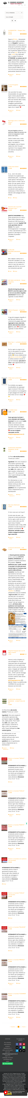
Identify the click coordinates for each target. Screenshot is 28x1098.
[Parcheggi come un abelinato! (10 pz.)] (4, 122)
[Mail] (17, 1047)
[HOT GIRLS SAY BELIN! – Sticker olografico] (4, 282)
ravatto (13, 54)
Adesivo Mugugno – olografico (16, 310)
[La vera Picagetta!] (4, 88)
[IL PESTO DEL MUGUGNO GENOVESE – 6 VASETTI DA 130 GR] (4, 701)
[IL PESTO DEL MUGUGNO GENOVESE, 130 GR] (4, 450)
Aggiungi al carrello (11, 75)
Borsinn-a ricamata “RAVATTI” (16, 825)
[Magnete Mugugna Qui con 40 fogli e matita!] (4, 653)
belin (16, 52)
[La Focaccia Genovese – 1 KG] (4, 550)
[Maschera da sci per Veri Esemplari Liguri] (4, 209)
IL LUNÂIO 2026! (12, 410)
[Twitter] (24, 1050)
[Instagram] (20, 1044)
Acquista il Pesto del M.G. (12, 495)
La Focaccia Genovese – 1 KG (16, 547)
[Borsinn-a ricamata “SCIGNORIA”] (4, 996)
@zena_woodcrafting (16, 357)
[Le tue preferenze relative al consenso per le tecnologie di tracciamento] (26, 823)
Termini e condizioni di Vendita (19, 1076)
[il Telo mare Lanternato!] (4, 381)
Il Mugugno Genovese (16, 1073)
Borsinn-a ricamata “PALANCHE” (17, 927)
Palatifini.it (11, 591)
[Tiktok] (20, 1050)
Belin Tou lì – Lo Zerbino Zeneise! (17, 342)
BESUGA (15, 39)
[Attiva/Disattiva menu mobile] (25, 5)
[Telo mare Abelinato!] (4, 507)
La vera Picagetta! (13, 84)
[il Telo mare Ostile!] (4, 169)
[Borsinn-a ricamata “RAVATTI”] (4, 828)
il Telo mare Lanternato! (14, 378)
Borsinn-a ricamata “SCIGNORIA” (17, 993)
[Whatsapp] (24, 1047)
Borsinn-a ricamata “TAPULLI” (16, 758)
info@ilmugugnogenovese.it (16, 434)
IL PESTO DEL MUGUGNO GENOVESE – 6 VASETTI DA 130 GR (16, 701)
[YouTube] (24, 1044)
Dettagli (18, 74)
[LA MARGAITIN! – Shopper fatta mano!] (4, 32)
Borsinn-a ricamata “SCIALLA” (16, 791)
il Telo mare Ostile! (13, 166)
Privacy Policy (10, 1076)
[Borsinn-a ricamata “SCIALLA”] (4, 794)
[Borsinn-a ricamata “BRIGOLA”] (4, 962)
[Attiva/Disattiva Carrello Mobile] (19, 5)
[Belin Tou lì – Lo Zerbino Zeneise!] (4, 344)
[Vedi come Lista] (15, 20)
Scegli (10, 197)
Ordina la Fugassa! (11, 641)
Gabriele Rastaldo (9, 1074)
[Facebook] (17, 1044)
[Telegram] (17, 1050)
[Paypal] (20, 1047)
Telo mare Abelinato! (14, 505)
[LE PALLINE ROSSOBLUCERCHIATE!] (4, 252)
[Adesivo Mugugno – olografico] (4, 312)
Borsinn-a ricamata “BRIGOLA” (16, 959)
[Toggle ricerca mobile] (22, 5)
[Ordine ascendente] (21, 12)
